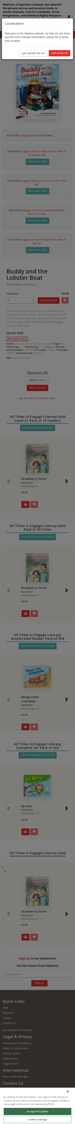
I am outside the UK (33, 53)
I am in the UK (59, 53)
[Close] (68, 1091)
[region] (37, 1106)
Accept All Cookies (37, 1111)
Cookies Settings (37, 1119)
